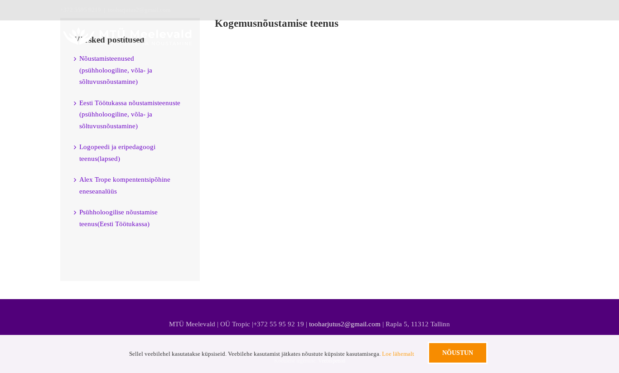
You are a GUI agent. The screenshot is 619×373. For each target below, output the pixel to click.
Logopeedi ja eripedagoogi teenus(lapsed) (117, 152)
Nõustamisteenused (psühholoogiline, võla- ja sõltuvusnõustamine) (115, 70)
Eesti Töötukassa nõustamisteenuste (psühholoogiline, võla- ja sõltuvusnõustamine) (129, 114)
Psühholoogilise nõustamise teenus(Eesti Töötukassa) (118, 218)
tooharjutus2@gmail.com (139, 9)
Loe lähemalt (398, 353)
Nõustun (457, 352)
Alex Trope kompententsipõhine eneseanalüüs (124, 185)
